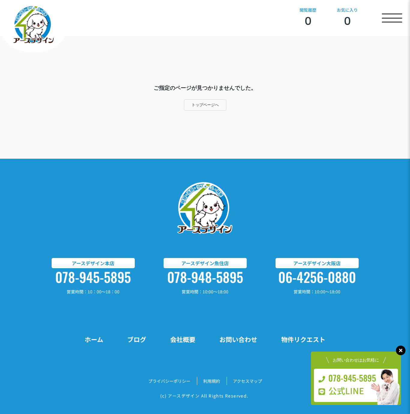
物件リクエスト (303, 339)
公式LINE (346, 391)
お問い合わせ (238, 339)
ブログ (136, 339)
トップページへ (205, 105)
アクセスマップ (247, 381)
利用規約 (211, 381)
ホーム (94, 339)
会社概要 (182, 339)
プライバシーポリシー (169, 381)
